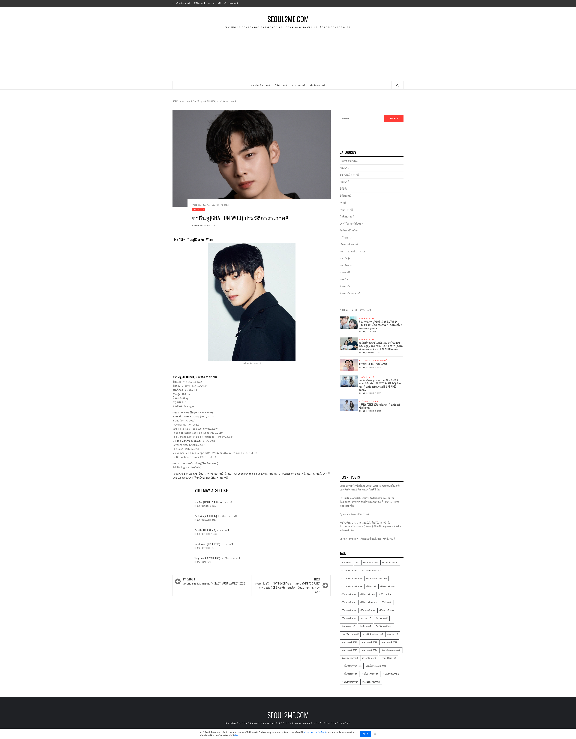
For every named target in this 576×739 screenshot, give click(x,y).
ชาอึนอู (199, 473)
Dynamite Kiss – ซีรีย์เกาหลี (373, 364)
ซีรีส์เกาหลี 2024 (349, 618)
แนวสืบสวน (346, 265)
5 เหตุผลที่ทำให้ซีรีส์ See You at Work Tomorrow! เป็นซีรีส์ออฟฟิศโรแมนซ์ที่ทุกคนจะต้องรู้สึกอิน (380, 325)
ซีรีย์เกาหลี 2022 (367, 594)
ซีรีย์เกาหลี (199, 3)
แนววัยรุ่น (345, 258)
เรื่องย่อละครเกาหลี (371, 682)
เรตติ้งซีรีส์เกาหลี (349, 674)
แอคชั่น (344, 279)
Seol (197, 225)
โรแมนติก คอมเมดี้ (350, 293)
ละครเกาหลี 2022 (389, 642)
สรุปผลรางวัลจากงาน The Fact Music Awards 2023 (214, 581)
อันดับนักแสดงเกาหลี (390, 650)
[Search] (397, 85)
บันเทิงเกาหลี (365, 626)
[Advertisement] (288, 59)
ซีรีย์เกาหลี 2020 (387, 586)
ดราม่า (343, 202)
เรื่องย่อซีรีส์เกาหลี (350, 682)
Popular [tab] (344, 310)
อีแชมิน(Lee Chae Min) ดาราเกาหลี (212, 530)
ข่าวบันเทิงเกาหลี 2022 (376, 578)
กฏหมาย (344, 167)
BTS (357, 562)
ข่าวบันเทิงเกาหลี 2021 (352, 578)
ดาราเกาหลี (214, 3)
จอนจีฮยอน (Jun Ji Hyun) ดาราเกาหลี (214, 544)
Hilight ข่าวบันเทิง (350, 160)
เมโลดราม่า (346, 237)
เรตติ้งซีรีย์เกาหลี (388, 658)
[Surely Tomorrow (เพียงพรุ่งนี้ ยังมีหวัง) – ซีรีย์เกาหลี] (349, 405)
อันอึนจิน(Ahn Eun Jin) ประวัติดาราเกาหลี (216, 516)
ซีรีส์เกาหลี (387, 602)
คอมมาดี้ (344, 181)
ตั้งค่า (236, 735)
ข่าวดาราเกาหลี (370, 562)
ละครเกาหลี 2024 (369, 650)
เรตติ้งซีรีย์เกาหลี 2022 (376, 666)
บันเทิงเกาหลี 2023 (384, 626)
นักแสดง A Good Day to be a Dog (243, 473)
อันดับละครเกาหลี (350, 658)
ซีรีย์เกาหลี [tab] (365, 310)
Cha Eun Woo (186, 473)
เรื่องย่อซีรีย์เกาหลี (390, 674)
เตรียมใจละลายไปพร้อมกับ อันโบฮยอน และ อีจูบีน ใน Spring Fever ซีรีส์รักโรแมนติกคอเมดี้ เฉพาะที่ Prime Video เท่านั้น (381, 346)
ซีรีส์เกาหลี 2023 (386, 610)
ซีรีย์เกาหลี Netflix (368, 602)
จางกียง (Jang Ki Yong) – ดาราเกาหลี (213, 502)
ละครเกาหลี (392, 634)
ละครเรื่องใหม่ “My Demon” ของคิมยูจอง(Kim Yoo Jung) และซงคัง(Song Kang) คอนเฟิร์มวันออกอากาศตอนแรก (287, 585)
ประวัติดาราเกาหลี (217, 477)
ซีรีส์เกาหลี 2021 (349, 610)
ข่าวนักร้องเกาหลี (390, 562)
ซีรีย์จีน (344, 188)
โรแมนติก (345, 286)
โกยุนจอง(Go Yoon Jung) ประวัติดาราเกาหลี (217, 558)
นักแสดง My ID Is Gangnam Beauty (283, 473)
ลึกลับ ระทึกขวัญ (348, 230)
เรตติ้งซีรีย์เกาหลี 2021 (352, 666)
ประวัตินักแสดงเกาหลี (373, 634)
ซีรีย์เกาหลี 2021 (349, 594)
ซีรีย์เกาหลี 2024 (349, 602)
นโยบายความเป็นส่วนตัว (315, 732)
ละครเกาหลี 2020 (349, 642)
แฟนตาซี (345, 272)
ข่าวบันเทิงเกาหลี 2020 (372, 570)
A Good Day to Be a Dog (186, 416)
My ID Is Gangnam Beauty (186, 440)
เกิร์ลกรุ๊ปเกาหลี (369, 658)
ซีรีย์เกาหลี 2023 (386, 594)
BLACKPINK (346, 562)
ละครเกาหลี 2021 (369, 642)
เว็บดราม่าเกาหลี (349, 244)
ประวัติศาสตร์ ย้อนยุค (351, 223)
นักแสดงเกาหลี (312, 473)
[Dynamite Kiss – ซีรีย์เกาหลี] (349, 364)
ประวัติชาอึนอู (196, 477)
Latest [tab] (354, 310)
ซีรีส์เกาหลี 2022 (367, 610)
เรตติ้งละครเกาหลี (370, 674)
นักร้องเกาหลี (231, 3)
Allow (365, 733)
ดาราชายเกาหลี (214, 473)
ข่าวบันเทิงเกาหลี (181, 3)
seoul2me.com (288, 19)
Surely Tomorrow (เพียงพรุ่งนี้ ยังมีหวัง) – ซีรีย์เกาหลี (380, 406)
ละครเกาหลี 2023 (349, 650)
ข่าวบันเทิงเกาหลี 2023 (352, 586)
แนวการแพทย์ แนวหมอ (353, 251)
